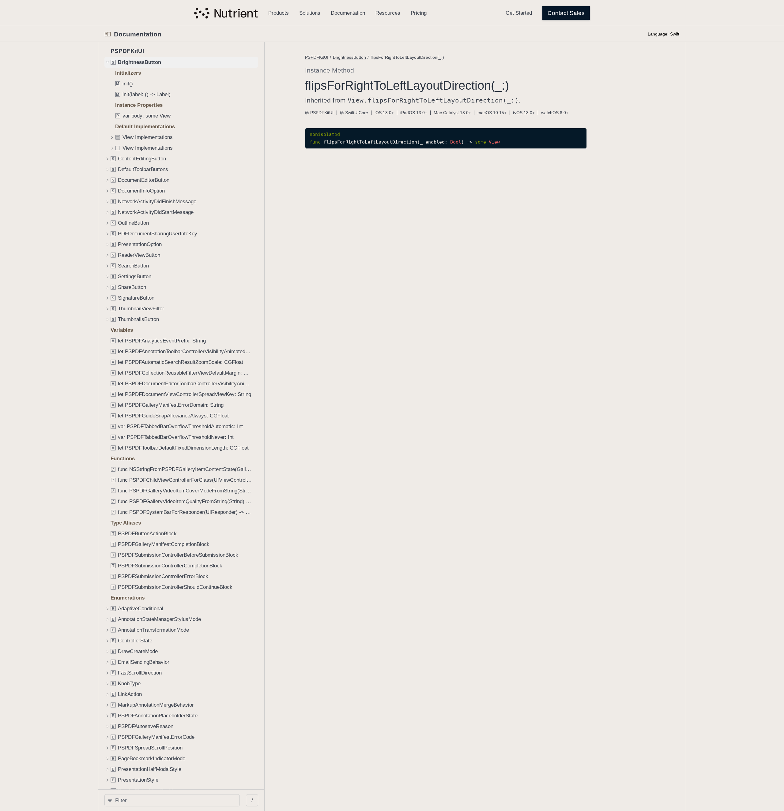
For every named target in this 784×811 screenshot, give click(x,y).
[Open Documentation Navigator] (107, 34)
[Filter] (174, 800)
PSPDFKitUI (316, 57)
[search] (172, 800)
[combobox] (174, 800)
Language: (658, 34)
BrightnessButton (349, 57)
